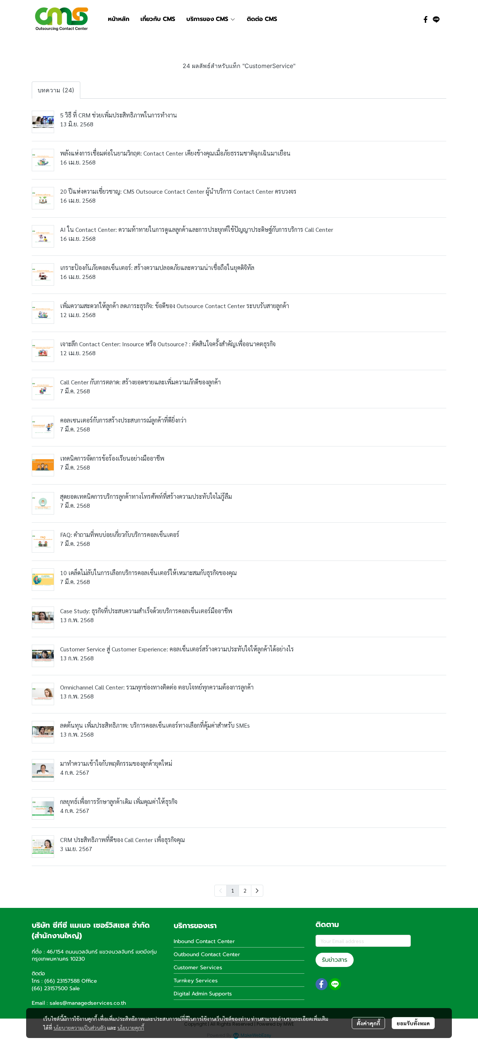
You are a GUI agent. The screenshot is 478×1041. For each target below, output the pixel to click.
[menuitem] (257, 891)
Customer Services (198, 967)
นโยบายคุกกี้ (130, 1027)
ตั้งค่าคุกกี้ (368, 1023)
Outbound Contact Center (207, 954)
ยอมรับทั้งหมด (413, 1023)
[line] (436, 19)
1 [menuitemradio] (232, 890)
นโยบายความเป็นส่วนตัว (79, 1027)
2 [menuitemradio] (244, 890)
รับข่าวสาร (334, 959)
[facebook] (425, 19)
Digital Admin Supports (203, 994)
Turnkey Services (196, 981)
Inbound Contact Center (204, 941)
